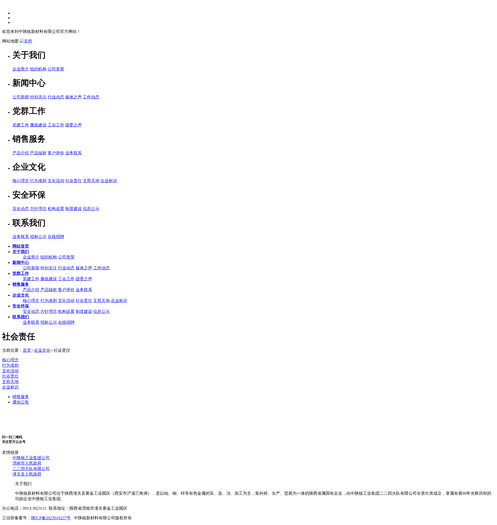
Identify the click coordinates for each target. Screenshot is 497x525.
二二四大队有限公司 (31, 468)
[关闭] (26, 41)
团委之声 (73, 125)
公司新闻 (20, 97)
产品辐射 (38, 153)
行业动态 (56, 97)
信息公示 (91, 208)
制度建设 (73, 208)
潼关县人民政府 (26, 474)
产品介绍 (20, 153)
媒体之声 (73, 97)
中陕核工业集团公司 (31, 458)
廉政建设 (38, 125)
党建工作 (20, 125)
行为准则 (38, 180)
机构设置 (56, 208)
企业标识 (108, 180)
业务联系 (73, 153)
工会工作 (56, 125)
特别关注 (38, 97)
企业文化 (42, 350)
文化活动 (56, 180)
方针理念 (38, 208)
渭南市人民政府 (26, 463)
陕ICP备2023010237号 (51, 518)
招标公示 (38, 236)
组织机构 (38, 69)
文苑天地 (91, 180)
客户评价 (56, 153)
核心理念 (20, 180)
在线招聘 (56, 236)
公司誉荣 (56, 69)
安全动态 (20, 208)
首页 (27, 350)
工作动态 (91, 97)
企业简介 (20, 69)
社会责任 (73, 180)
